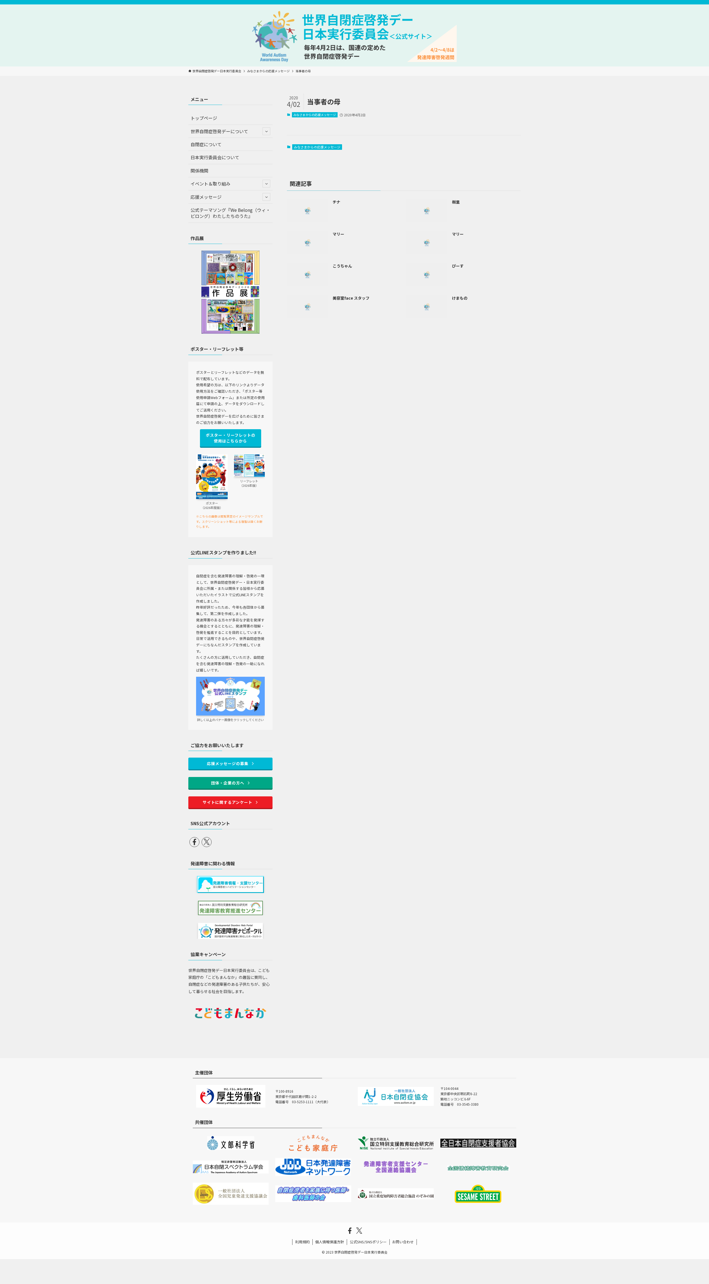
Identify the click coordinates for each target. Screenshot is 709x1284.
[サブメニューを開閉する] (266, 131)
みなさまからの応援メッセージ (314, 114)
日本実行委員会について (215, 157)
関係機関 (199, 170)
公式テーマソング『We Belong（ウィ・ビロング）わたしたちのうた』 (230, 213)
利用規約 (302, 1241)
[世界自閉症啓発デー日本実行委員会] (354, 36)
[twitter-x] (207, 842)
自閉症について (206, 144)
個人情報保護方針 (329, 1241)
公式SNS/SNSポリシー (368, 1241)
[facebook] (194, 842)
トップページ (204, 118)
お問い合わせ (403, 1241)
